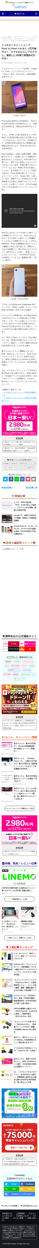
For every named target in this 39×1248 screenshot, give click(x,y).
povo (6, 666)
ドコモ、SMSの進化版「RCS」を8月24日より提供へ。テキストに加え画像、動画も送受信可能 (25, 506)
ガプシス (21, 14)
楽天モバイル (30, 644)
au (30, 649)
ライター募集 (18, 1218)
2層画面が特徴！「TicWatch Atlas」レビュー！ (28, 923)
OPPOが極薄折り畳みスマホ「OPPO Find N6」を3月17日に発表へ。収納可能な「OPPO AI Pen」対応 (25, 1012)
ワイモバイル (28, 661)
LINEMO (17, 661)
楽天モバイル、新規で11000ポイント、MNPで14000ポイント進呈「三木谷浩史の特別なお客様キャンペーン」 (25, 1063)
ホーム (4, 37)
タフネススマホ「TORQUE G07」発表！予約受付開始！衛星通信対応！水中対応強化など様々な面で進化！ (25, 999)
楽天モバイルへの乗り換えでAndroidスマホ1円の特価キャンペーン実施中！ (19, 443)
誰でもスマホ (19, 679)
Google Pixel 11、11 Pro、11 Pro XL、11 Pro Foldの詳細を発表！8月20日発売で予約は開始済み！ (25, 530)
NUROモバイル (14, 670)
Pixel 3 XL (23, 463)
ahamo (8, 661)
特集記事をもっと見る (20, 899)
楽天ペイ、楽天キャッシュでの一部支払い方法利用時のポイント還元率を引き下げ (25, 1039)
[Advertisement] (19, 29)
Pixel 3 (14, 463)
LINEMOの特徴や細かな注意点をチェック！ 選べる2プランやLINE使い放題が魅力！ (19, 889)
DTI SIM (7, 674)
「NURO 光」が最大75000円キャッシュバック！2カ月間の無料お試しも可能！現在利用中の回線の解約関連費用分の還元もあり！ (19, 1161)
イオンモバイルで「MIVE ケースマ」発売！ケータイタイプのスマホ (25, 956)
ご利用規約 (20, 1213)
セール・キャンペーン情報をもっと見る (20, 808)
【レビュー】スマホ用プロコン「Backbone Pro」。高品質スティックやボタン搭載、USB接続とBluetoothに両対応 (25, 1027)
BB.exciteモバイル (28, 674)
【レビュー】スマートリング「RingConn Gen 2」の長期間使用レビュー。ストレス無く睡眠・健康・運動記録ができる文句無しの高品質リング (25, 985)
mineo (32, 666)
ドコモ (33, 463)
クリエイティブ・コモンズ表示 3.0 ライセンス (19, 1231)
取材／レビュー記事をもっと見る (20, 938)
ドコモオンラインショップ (15, 467)
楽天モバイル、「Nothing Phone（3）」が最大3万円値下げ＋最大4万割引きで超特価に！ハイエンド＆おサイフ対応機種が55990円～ (25, 764)
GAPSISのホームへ (30, 1206)
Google (6, 463)
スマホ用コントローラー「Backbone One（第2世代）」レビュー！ (10, 925)
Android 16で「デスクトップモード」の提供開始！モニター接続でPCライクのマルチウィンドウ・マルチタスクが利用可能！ (25, 969)
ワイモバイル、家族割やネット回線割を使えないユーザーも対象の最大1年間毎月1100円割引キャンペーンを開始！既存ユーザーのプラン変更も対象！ (19, 724)
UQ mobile (15, 666)
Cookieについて (22, 1216)
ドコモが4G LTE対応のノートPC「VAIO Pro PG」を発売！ (25, 1049)
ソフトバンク (13, 649)
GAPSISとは (7, 1213)
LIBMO (15, 674)
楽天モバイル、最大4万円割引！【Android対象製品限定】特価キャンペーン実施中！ (19, 449)
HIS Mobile (27, 670)
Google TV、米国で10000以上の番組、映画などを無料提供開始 (25, 517)
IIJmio (24, 666)
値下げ (9, 37)
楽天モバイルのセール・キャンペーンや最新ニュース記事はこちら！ (19, 853)
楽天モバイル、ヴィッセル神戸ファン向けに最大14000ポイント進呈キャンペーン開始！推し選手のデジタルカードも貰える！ (25, 794)
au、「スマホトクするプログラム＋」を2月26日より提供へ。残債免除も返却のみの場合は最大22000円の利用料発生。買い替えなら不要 (25, 1077)
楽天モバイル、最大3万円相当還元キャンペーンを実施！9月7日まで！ (25, 778)
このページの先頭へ (11, 1206)
